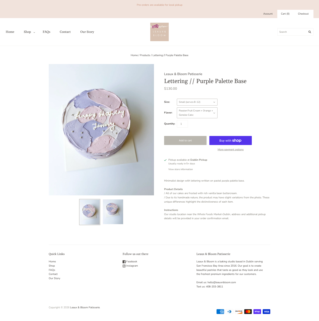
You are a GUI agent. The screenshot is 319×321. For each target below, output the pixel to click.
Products (145, 55)
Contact (65, 32)
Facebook (131, 261)
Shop (27, 32)
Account (268, 13)
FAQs (46, 32)
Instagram (132, 266)
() (285, 13)
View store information (180, 169)
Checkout (303, 13)
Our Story (87, 32)
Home (10, 32)
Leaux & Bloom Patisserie (183, 74)
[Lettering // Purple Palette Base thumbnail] (89, 212)
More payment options (231, 149)
